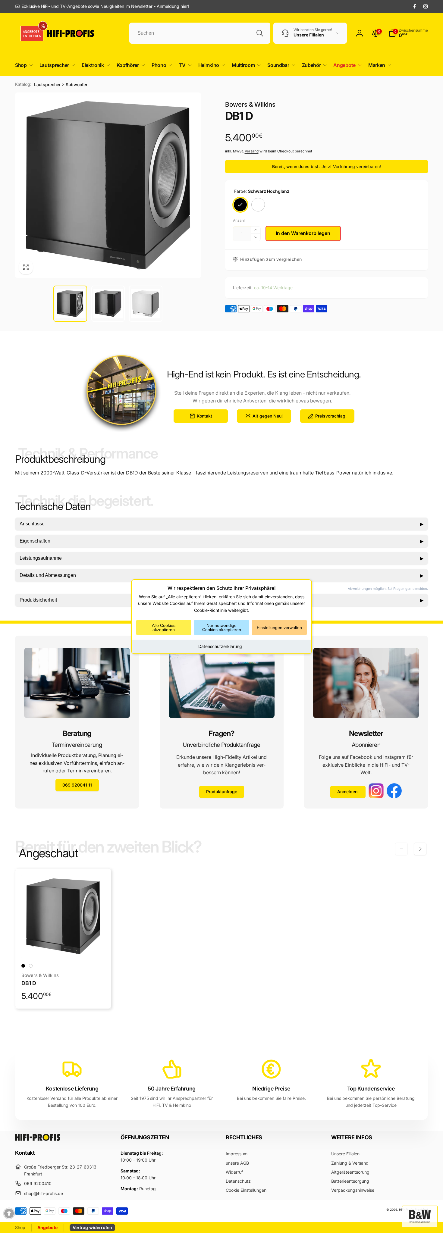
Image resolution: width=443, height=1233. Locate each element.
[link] (102, 6)
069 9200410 (38, 1183)
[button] (23, 65)
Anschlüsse (221, 524)
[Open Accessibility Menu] (9, 1213)
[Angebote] (30, 33)
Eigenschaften (221, 541)
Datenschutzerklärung (220, 646)
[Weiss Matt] (258, 204)
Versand (252, 151)
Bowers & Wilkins (250, 104)
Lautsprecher (47, 84)
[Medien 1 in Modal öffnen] (108, 185)
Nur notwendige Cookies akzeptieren (221, 627)
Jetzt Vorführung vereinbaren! (351, 166)
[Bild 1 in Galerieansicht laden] (70, 303)
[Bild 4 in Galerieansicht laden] (145, 303)
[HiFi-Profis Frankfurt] (37, 1139)
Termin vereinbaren (89, 771)
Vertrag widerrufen (92, 1227)
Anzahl (239, 220)
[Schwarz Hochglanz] (240, 204)
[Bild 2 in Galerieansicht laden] (108, 303)
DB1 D (28, 983)
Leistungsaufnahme (221, 558)
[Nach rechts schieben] (420, 849)
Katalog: (23, 84)
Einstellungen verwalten (279, 627)
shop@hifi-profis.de (43, 1193)
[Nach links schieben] (401, 849)
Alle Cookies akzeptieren (163, 627)
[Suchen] (260, 33)
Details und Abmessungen (221, 575)
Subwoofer (76, 84)
